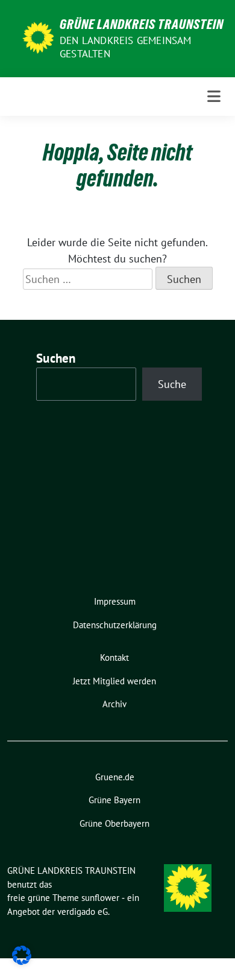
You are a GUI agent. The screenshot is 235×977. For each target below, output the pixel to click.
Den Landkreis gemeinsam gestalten (126, 47)
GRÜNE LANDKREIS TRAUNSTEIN (142, 24)
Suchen (56, 358)
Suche (172, 384)
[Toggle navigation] (214, 96)
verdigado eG (82, 911)
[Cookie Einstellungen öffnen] (21, 954)
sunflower (100, 897)
